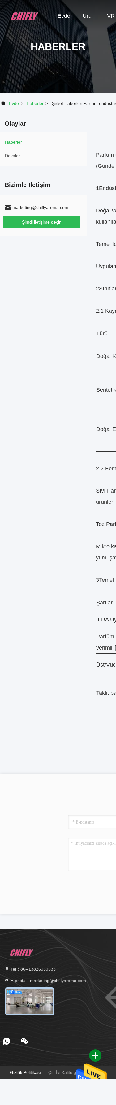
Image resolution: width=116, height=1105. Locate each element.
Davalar (12, 155)
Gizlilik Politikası (25, 1072)
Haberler (35, 103)
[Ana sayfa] (24, 15)
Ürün (89, 16)
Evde (64, 16)
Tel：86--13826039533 (32, 969)
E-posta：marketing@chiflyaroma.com (47, 980)
